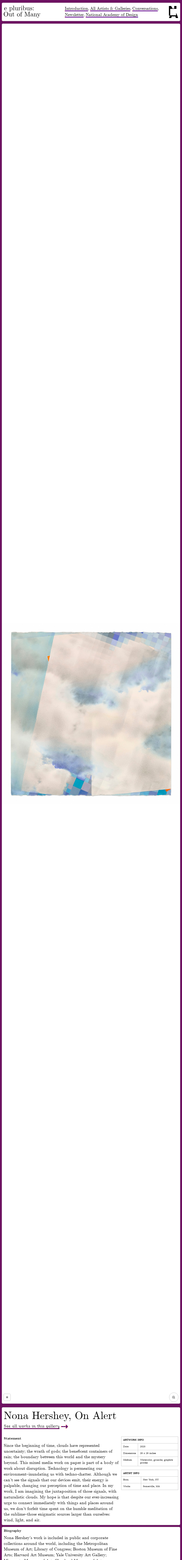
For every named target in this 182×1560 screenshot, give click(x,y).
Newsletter (74, 15)
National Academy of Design (112, 15)
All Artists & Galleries (110, 8)
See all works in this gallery (31, 1426)
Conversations (145, 8)
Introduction (76, 8)
